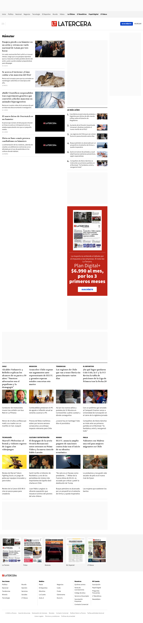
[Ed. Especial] (75, 563)
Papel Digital (93, 14)
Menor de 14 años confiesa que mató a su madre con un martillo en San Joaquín (14, 423)
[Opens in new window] (54, 563)
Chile (4, 366)
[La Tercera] (11, 563)
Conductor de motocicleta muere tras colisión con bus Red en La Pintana (13, 410)
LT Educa (103, 14)
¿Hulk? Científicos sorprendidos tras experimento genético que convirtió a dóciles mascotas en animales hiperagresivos (17, 97)
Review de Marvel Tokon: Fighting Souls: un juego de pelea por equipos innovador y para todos (14, 477)
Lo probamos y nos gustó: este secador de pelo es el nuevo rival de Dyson (95, 475)
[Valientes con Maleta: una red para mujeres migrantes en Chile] (95, 462)
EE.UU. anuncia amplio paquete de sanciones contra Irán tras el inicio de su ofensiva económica (68, 447)
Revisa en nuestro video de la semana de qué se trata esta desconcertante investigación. (17, 106)
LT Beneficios (82, 14)
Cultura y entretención (39, 437)
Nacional (18, 14)
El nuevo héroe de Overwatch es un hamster (17, 117)
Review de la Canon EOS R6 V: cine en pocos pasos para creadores (13, 491)
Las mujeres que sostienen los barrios (94, 489)
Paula (85, 437)
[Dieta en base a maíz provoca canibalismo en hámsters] (50, 145)
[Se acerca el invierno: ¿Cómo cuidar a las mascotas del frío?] (50, 79)
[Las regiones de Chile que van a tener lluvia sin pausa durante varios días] (102, 136)
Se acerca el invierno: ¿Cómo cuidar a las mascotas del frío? (16, 73)
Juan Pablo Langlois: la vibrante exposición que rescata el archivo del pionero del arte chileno (40, 492)
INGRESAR (137, 24)
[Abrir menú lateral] (4, 23)
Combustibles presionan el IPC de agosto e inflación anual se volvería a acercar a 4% (41, 410)
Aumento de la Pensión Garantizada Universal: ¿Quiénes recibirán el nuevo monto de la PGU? (82, 127)
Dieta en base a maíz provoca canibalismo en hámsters (16, 139)
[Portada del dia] (87, 249)
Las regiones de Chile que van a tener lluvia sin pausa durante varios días (83, 135)
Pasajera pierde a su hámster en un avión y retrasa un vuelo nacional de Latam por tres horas (17, 46)
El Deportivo (46, 14)
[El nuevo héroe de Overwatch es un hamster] (50, 123)
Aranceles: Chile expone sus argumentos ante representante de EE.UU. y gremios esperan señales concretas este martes (41, 377)
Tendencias (61, 366)
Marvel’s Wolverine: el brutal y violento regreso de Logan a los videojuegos (14, 445)
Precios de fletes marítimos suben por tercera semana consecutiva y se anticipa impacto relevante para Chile (40, 425)
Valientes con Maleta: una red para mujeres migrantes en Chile (93, 444)
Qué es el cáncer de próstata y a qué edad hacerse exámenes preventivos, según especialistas (83, 154)
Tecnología (36, 14)
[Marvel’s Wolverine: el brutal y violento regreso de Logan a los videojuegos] (14, 462)
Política (10, 14)
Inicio (4, 14)
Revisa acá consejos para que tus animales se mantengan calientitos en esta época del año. (17, 80)
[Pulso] (32, 563)
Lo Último (71, 14)
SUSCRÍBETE (87, 289)
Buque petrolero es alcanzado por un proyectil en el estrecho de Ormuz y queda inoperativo (83, 145)
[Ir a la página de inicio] (71, 23)
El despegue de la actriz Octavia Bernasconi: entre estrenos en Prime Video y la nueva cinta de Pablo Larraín (41, 447)
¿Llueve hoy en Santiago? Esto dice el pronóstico (68, 422)
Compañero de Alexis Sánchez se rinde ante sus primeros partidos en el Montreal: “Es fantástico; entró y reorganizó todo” (82, 164)
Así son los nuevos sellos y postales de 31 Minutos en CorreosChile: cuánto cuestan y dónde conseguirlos (68, 411)
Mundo (55, 14)
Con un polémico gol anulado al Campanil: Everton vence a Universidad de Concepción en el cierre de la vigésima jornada (95, 411)
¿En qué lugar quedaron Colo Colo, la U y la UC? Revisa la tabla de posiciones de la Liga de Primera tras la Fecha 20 (95, 376)
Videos (62, 14)
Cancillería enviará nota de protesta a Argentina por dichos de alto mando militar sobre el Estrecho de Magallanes (82, 117)
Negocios (27, 14)
